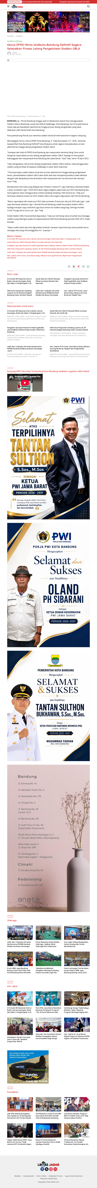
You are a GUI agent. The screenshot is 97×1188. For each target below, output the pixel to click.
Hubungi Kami (28, 1176)
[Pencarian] (88, 6)
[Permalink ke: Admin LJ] (9, 53)
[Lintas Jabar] (17, 6)
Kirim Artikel (41, 1176)
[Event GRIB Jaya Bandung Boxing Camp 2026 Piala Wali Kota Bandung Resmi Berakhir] (20, 959)
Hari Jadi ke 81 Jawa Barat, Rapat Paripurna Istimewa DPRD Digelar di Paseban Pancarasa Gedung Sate (77, 1036)
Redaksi (17, 1176)
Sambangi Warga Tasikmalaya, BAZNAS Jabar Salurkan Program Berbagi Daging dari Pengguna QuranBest (76, 1010)
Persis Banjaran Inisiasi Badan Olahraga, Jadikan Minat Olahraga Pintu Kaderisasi (47, 944)
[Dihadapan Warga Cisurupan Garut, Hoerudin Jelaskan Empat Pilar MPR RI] (20, 1026)
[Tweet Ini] (74, 266)
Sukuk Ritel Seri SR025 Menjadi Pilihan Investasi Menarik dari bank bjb (34, 242)
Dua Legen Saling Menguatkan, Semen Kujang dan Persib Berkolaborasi (76, 944)
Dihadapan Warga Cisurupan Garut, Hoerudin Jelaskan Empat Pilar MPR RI (18, 1039)
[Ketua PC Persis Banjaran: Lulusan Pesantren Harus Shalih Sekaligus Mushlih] (48, 1130)
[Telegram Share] (83, 266)
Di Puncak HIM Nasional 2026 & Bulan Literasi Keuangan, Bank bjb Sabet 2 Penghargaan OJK (43, 239)
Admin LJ (15, 53)
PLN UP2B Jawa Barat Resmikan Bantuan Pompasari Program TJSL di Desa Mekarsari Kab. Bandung (48, 1010)
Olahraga (18, 41)
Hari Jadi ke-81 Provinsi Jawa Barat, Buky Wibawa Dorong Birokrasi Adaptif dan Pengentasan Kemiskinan (44, 257)
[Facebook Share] (69, 266)
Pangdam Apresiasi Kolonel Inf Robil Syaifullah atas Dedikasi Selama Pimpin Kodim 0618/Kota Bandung (53, 2)
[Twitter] (46, 1169)
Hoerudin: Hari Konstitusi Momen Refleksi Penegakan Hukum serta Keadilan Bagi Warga (48, 1036)
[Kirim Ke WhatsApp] (88, 266)
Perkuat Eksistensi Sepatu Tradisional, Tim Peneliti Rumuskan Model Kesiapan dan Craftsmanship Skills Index (76, 1142)
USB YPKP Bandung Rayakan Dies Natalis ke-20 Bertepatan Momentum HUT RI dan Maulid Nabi (19, 1116)
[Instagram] (51, 1169)
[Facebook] (42, 1169)
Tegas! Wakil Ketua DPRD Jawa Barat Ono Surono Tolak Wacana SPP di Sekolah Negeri (19, 1142)
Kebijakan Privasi (55, 1176)
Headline (10, 41)
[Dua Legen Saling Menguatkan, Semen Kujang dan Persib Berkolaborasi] (77, 932)
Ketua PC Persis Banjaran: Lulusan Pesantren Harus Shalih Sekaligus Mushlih (48, 1142)
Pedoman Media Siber (48, 1179)
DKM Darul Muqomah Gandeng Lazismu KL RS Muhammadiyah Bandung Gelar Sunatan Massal (44, 249)
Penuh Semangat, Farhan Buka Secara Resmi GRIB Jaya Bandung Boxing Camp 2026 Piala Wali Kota (76, 970)
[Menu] (8, 6)
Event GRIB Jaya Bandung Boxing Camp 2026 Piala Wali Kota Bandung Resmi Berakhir (19, 970)
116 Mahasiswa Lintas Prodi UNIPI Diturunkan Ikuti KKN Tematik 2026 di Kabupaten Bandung (48, 1116)
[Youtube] (55, 1169)
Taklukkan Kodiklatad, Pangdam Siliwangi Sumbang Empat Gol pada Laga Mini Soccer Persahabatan (47, 970)
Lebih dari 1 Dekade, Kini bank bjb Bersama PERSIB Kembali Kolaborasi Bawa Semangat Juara (44, 252)
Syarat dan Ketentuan (73, 1176)
